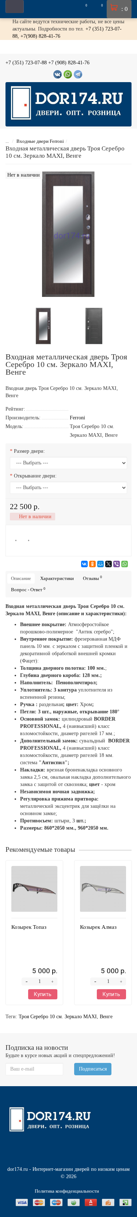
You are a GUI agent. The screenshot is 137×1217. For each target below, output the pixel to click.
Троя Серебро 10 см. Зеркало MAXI (58, 1016)
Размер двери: (29, 451)
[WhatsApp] (124, 564)
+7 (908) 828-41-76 (69, 62)
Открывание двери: (35, 476)
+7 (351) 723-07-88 (26, 62)
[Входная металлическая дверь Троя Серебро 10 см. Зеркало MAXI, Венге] (43, 325)
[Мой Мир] (100, 564)
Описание (21, 578)
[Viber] (116, 564)
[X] (108, 564)
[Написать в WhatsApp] (68, 74)
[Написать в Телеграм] (78, 74)
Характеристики (57, 578)
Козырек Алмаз (98, 927)
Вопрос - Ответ (28, 590)
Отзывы (92, 578)
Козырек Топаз (28, 927)
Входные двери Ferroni (40, 141)
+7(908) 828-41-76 (40, 36)
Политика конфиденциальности (67, 1191)
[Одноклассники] (92, 564)
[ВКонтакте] (84, 564)
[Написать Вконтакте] (57, 74)
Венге (106, 1016)
